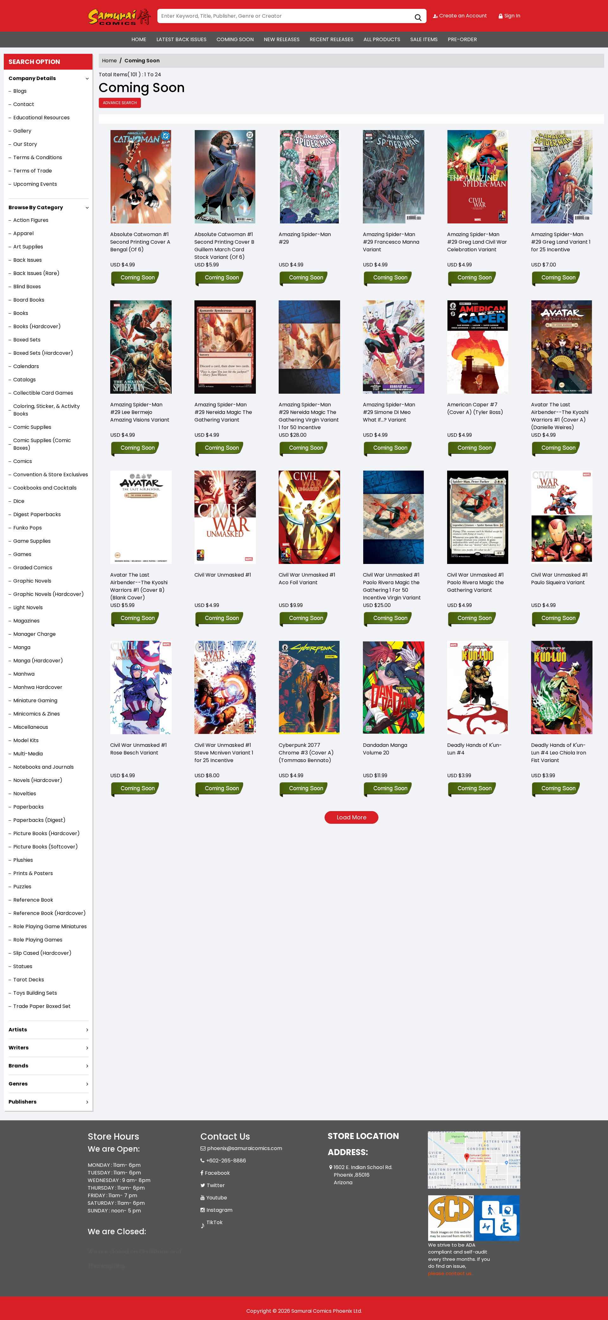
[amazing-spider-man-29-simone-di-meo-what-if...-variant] (393, 348)
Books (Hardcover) (37, 326)
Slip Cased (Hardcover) (42, 953)
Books (20, 313)
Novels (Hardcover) (37, 780)
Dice (18, 501)
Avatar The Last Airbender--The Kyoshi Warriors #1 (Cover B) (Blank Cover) (139, 586)
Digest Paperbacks (37, 514)
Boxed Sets (27, 339)
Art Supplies (28, 246)
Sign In (511, 15)
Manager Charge (34, 634)
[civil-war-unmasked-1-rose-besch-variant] (141, 688)
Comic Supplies (32, 427)
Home (109, 60)
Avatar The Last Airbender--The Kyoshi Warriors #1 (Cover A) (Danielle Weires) (559, 416)
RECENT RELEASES (331, 39)
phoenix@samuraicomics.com (244, 1148)
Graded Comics (32, 567)
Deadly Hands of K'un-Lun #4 (474, 748)
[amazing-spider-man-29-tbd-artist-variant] (393, 177)
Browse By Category (36, 207)
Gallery (22, 131)
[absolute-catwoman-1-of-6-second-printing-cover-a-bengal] (141, 177)
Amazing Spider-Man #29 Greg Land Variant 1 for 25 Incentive (561, 242)
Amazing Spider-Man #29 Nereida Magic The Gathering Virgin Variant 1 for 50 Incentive (309, 416)
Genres (18, 1083)
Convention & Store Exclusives (50, 474)
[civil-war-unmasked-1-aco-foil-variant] (309, 518)
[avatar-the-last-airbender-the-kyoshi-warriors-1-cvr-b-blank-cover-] (141, 518)
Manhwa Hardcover (37, 687)
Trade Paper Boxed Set (42, 1006)
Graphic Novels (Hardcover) (48, 594)
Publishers (22, 1101)
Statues (22, 966)
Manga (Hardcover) (38, 660)
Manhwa (24, 674)
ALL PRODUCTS (382, 39)
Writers (18, 1047)
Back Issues (27, 260)
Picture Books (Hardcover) (46, 833)
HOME (138, 39)
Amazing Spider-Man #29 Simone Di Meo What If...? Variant (389, 412)
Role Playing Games (37, 939)
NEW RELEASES (282, 39)
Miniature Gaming (35, 700)
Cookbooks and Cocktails (45, 487)
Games (22, 554)
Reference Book (33, 900)
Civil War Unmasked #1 (222, 575)
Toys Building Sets (35, 993)
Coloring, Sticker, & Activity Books (46, 410)
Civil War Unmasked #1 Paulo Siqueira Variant (559, 578)
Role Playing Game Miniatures (50, 926)
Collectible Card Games (43, 393)
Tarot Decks (28, 979)
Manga (21, 647)
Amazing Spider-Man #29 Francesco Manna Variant (391, 242)
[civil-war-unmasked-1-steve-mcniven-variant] (225, 688)
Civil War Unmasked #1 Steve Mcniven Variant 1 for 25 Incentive (223, 752)
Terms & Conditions (37, 157)
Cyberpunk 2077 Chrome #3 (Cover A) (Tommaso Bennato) (306, 752)
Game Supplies (32, 541)
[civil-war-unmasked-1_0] (225, 518)
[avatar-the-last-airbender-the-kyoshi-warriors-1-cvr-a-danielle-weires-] (561, 348)
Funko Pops (27, 527)
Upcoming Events (35, 184)
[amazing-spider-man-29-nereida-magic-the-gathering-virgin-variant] (309, 348)
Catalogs (24, 379)
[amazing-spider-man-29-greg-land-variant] (561, 177)
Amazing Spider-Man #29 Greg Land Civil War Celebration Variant (477, 242)
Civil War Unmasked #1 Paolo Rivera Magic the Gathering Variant (475, 582)
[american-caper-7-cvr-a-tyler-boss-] (478, 348)
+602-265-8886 (226, 1160)
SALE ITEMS (424, 39)
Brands (18, 1065)
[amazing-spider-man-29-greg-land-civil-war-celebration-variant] (478, 177)
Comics (22, 461)
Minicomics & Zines (36, 713)
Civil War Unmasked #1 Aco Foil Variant (307, 578)
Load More (351, 817)
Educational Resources (41, 117)
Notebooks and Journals (43, 767)
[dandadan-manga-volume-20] (393, 688)
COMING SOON (235, 39)
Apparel (23, 233)
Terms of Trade (32, 170)
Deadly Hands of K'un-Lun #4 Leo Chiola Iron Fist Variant (558, 752)
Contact (23, 104)
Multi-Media (28, 753)
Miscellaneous (30, 727)
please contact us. (450, 1273)
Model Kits (26, 740)
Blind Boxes (27, 286)
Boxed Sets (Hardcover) (43, 353)
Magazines (26, 620)
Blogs (20, 91)
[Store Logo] (119, 16)
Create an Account (462, 15)
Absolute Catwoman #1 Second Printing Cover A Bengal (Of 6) (140, 242)
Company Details (32, 78)
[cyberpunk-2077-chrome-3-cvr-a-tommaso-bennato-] (309, 688)
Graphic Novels (32, 581)
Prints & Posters (33, 873)
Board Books (28, 299)
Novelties (24, 793)
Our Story (25, 144)
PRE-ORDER (462, 39)
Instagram (219, 1210)
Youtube (216, 1197)
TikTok (214, 1222)
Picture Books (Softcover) (45, 846)
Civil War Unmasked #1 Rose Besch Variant (138, 748)
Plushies (23, 860)
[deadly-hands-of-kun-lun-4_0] (478, 688)
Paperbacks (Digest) (39, 820)
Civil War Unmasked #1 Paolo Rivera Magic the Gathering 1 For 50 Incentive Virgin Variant (392, 586)
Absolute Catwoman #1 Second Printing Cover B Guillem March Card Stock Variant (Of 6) (224, 246)
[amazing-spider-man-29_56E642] (309, 177)
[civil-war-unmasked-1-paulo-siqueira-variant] (561, 518)
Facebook (217, 1173)
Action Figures (30, 220)
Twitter (216, 1185)
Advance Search (120, 102)
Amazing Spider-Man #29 (305, 238)
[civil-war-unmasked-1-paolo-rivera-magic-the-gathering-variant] (478, 518)
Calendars (26, 366)
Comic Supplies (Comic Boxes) (42, 444)
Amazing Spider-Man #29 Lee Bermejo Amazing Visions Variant (139, 412)
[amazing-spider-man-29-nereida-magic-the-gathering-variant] (225, 348)
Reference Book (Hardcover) (49, 913)
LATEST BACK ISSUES (181, 39)
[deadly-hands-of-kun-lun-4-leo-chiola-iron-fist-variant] (561, 688)
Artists (18, 1029)
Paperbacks (28, 806)
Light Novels (28, 607)
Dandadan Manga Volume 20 (385, 748)
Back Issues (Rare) (36, 273)
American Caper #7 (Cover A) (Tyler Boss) (475, 408)
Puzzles (22, 886)
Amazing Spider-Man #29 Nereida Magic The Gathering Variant (223, 412)
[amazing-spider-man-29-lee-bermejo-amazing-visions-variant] (141, 348)
